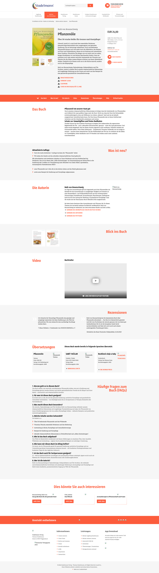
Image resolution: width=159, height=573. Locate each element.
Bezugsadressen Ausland (89, 549)
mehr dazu (37, 501)
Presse (60, 543)
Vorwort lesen (65, 81)
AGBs (59, 549)
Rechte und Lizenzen (64, 541)
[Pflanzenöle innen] (52, 238)
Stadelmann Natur (76, 15)
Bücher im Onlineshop (51, 15)
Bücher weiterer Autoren (61, 21)
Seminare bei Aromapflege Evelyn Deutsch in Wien (83, 210)
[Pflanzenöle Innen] (43, 62)
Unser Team (61, 538)
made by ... (99, 565)
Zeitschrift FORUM (87, 541)
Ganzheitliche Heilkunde (106, 15)
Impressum (61, 551)
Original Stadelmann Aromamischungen (91, 15)
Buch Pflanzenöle (73, 21)
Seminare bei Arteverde (74, 213)
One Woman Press (106, 370)
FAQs (107, 98)
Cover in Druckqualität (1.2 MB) (70, 87)
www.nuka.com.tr (74, 369)
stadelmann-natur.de (113, 49)
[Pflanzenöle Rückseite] (35, 62)
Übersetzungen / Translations (90, 546)
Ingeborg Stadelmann (38, 15)
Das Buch (44, 98)
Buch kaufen (119, 98)
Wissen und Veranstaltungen (119, 15)
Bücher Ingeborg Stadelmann (90, 535)
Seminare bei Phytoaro (74, 216)
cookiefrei (77, 567)
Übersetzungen (97, 98)
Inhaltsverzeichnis (66, 78)
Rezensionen (85, 98)
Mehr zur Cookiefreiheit (80, 569)
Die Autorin (65, 98)
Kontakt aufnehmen (63, 546)
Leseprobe (63, 84)
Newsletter (85, 543)
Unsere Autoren (62, 535)
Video (75, 98)
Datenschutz (61, 554)
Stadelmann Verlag (64, 15)
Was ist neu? (54, 98)
